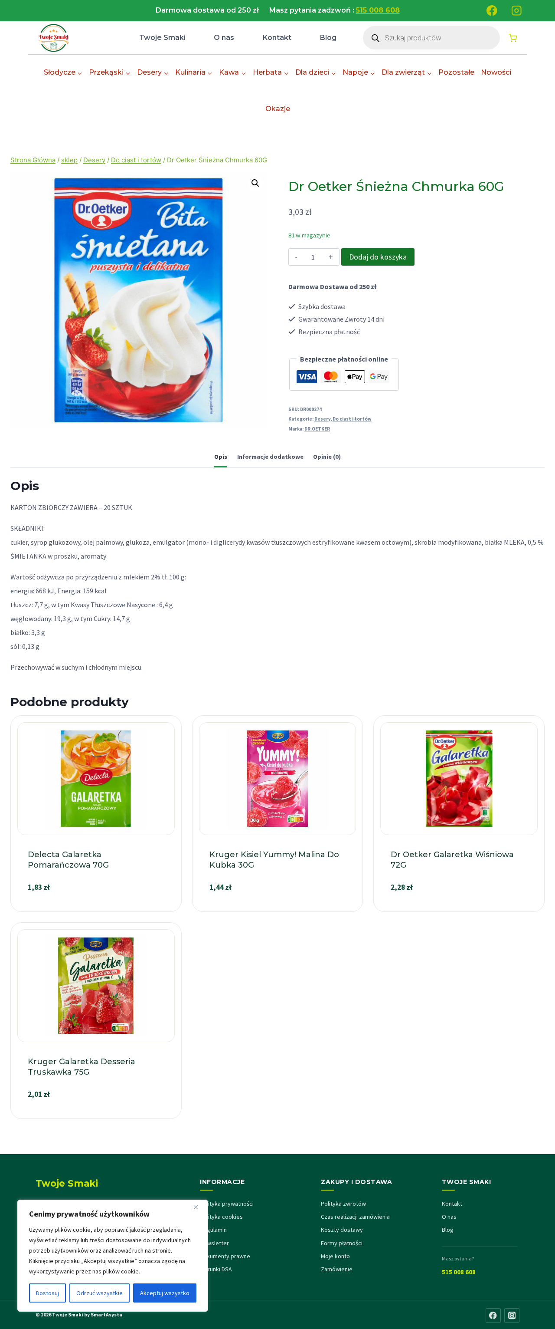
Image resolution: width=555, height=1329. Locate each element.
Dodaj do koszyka (378, 257)
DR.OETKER (317, 429)
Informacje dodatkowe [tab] (270, 457)
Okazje (277, 109)
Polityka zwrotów (343, 1203)
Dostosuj (47, 1293)
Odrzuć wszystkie (99, 1293)
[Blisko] (199, 1207)
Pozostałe (456, 72)
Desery (322, 419)
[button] (255, 183)
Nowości (496, 72)
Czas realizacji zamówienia (355, 1216)
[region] (112, 1256)
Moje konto (335, 1256)
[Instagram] (516, 10)
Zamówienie (337, 1269)
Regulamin (213, 1230)
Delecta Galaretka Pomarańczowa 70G (68, 859)
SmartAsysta (106, 1314)
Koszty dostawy (342, 1230)
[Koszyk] (513, 38)
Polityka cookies (221, 1216)
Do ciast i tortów (352, 419)
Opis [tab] (220, 457)
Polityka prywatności (227, 1203)
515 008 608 (459, 1272)
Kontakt (277, 37)
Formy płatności (341, 1243)
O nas (224, 37)
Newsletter (214, 1243)
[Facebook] (492, 10)
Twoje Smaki (162, 37)
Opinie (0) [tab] (327, 457)
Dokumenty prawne (225, 1256)
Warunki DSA (216, 1269)
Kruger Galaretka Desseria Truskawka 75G (81, 1066)
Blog (328, 37)
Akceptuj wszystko (164, 1293)
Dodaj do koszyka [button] (96, 908)
